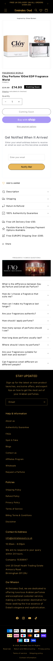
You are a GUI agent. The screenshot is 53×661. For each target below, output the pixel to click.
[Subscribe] (44, 402)
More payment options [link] (26, 126)
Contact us (11, 453)
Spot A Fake (12, 440)
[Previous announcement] (5, 4)
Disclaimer (11, 521)
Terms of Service (14, 509)
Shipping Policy (13, 490)
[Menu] (6, 10)
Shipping (5, 91)
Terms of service (20, 653)
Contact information (27, 658)
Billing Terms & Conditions (19, 515)
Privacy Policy (13, 502)
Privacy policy (44, 649)
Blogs (8, 446)
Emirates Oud (25, 645)
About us (10, 421)
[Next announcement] (48, 4)
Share (8, 244)
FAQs (8, 434)
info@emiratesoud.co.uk (19, 538)
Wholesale (11, 465)
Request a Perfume (15, 472)
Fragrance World (12, 73)
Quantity (6, 96)
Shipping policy (36, 653)
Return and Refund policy (24, 649)
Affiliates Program (15, 459)
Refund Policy (13, 496)
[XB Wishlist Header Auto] (41, 10)
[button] (36, 10)
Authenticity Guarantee (17, 427)
